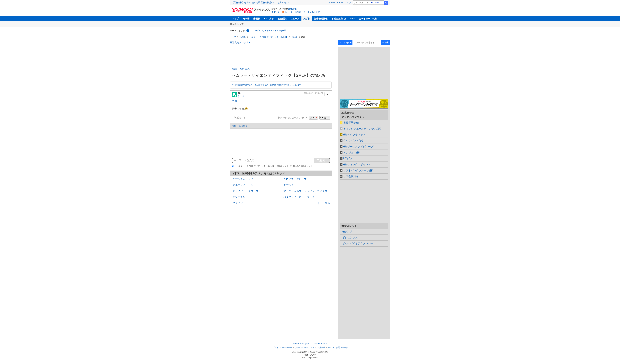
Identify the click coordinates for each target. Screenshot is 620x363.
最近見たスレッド (239, 42)
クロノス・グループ (295, 179)
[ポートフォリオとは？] (248, 30)
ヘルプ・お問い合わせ (338, 347)
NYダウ (347, 158)
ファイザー (238, 203)
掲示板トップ (237, 24)
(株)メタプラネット (354, 134)
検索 (386, 3)
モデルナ (288, 185)
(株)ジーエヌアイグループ (358, 146)
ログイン (275, 12)
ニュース (295, 18)
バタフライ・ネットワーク (298, 197)
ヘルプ (348, 2)
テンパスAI (238, 197)
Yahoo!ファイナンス (302, 343)
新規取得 (292, 9)
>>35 (235, 100)
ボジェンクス (350, 237)
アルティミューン (242, 185)
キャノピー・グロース (245, 191)
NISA (352, 18)
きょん (241, 96)
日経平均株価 (351, 122)
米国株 (256, 18)
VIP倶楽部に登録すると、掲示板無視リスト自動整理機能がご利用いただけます (266, 85)
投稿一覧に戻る (241, 69)
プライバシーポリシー (282, 347)
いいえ (324, 117)
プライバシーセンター (304, 347)
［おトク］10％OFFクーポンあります (302, 12)
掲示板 (306, 18)
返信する (241, 117)
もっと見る (323, 203)
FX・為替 (269, 18)
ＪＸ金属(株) (350, 176)
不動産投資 (337, 18)
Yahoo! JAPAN (336, 2)
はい (313, 117)
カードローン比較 (368, 18)
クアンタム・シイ (242, 179)
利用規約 (321, 347)
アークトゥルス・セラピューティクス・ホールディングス (307, 191)
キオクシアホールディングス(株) (362, 128)
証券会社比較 (321, 18)
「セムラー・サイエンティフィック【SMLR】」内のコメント (262, 166)
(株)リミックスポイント (357, 164)
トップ (235, 18)
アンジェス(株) (351, 152)
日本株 (246, 18)
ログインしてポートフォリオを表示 (270, 30)
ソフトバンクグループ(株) (358, 170)
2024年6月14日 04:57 (313, 93)
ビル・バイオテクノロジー (357, 243)
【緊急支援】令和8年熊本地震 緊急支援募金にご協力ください (261, 2)
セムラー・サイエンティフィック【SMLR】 (268, 37)
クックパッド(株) (353, 140)
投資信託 (282, 18)
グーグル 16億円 (376, 2)
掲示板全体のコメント (302, 166)
